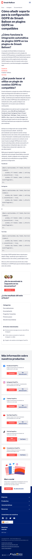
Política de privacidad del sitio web (9, 544)
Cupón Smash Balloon (6, 548)
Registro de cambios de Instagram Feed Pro (16, 340)
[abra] (30, 2)
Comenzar (11, 374)
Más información (11, 439)
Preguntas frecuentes (9, 314)
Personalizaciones (8, 308)
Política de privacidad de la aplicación (10, 546)
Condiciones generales (6, 542)
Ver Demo (23, 439)
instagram (9, 7)
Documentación (18, 7)
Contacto (9, 290)
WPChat (3, 532)
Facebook (4, 68)
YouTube (3, 74)
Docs (2, 7)
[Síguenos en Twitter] (10, 518)
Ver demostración (23, 373)
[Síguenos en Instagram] (6, 518)
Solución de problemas (9, 319)
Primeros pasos (7, 317)
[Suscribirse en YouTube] (14, 518)
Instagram (4, 70)
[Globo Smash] (8, 2)
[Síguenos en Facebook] (2, 518)
